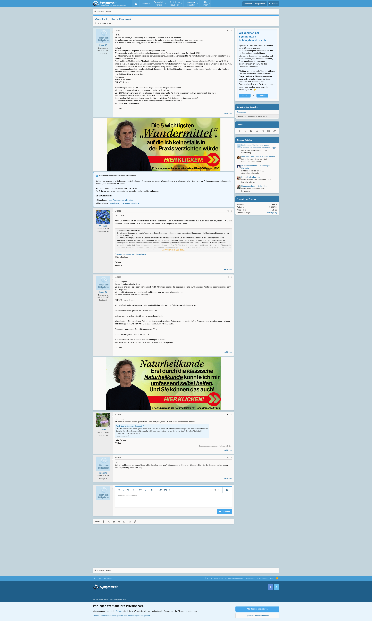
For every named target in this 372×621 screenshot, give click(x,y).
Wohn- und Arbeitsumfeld (251, 162)
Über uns (208, 578)
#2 (231, 211)
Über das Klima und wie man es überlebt (258, 157)
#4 (231, 414)
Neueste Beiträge (244, 140)
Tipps (272, 578)
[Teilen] (228, 30)
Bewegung (245, 191)
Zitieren (229, 113)
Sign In (244, 95)
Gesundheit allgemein (250, 173)
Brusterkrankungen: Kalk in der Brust (130, 254)
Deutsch (109, 578)
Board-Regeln (262, 578)
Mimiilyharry (272, 212)
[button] (145, 3)
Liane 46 (100, 23)
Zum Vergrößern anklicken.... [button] (173, 250)
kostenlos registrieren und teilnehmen (124, 203)
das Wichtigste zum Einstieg (121, 200)
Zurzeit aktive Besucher (247, 107)
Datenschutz (250, 578)
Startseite (135, 3)
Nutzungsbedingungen (234, 578)
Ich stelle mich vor (248, 182)
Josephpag (241, 112)
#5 (231, 458)
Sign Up (262, 95)
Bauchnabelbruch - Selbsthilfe (254, 186)
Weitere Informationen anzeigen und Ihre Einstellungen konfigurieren (121, 616)
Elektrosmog (246, 153)
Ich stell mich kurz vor (250, 177)
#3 (231, 277)
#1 (231, 30)
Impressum (218, 578)
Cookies (98, 578)
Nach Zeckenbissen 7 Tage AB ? (130, 426)
